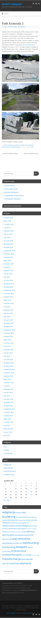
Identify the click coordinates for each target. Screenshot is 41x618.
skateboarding (31, 542)
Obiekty (6, 450)
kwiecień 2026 (8, 231)
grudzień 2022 (9, 363)
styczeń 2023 (8, 359)
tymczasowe (27, 559)
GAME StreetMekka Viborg (31, 153)
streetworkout (6, 147)
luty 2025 (7, 277)
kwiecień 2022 (8, 389)
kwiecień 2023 (8, 350)
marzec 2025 (8, 274)
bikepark (18, 512)
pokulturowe (7, 539)
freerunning (21, 520)
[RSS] (38, 3)
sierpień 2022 (8, 376)
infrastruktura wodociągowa (17, 528)
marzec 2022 (8, 392)
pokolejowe (19, 535)
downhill (4, 520)
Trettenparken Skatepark (12, 199)
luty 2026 (7, 237)
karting (28, 528)
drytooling (11, 520)
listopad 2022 (8, 366)
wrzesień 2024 (9, 293)
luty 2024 (7, 317)
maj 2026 (7, 227)
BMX (5, 145)
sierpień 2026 (8, 218)
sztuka (28, 555)
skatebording (24, 145)
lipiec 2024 (7, 300)
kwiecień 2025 (8, 270)
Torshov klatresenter (11, 189)
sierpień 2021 (8, 415)
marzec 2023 (8, 353)
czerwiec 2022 (9, 383)
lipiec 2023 (7, 340)
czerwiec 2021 (9, 422)
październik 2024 (9, 290)
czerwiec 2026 (9, 224)
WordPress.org (9, 474)
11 (31, 488)
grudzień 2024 (9, 284)
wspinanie (25, 563)
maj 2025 (7, 267)
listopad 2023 (8, 326)
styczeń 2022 (8, 399)
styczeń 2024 (8, 320)
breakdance (33, 517)
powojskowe (7, 543)
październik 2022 (9, 369)
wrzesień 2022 (9, 373)
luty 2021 (7, 435)
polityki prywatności (27, 590)
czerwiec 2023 (9, 343)
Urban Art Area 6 (9, 186)
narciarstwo (11, 532)
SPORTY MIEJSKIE (12, 4)
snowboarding (6, 551)
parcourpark (8, 534)
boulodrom (24, 517)
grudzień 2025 (9, 244)
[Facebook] (33, 3)
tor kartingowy (35, 555)
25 (31, 494)
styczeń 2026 (8, 241)
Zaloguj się (7, 465)
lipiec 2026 (7, 221)
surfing (24, 555)
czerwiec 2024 (9, 303)
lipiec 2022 (7, 379)
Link (32, 147)
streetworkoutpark (15, 147)
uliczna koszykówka (10, 563)
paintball (24, 532)
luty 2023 (7, 356)
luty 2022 (7, 396)
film (16, 520)
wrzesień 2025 (9, 254)
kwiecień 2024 (8, 310)
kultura (5, 532)
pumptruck (17, 145)
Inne (5, 447)
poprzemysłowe (21, 538)
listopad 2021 (8, 406)
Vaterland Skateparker (11, 192)
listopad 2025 (8, 247)
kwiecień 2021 (8, 429)
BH (6, 27)
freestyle (28, 520)
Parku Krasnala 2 (29, 45)
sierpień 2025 (8, 257)
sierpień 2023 (8, 336)
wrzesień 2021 (9, 412)
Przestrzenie (21, 27)
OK (35, 173)
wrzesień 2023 (9, 333)
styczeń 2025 (8, 280)
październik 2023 (9, 330)
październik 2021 (9, 409)
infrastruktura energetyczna (19, 523)
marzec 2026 (8, 234)
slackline (30, 547)
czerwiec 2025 (9, 264)
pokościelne (28, 535)
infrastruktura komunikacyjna (16, 525)
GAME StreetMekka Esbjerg (10, 153)
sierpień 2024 (8, 297)
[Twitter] (36, 3)
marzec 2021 (8, 432)
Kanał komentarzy (10, 471)
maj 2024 (7, 307)
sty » (8, 500)
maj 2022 (7, 386)
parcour (31, 531)
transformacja (11, 559)
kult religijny (33, 528)
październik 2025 (9, 251)
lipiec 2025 (7, 260)
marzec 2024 (8, 313)
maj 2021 (7, 425)
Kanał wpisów (8, 468)
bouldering (11, 145)
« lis (4, 500)
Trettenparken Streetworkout (14, 195)
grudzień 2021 (9, 402)
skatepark (31, 145)
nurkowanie (18, 532)
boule (18, 517)
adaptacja (8, 512)
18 (31, 491)
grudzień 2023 (9, 323)
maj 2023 (7, 346)
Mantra (25, 613)
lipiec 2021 (7, 419)
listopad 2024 (8, 287)
